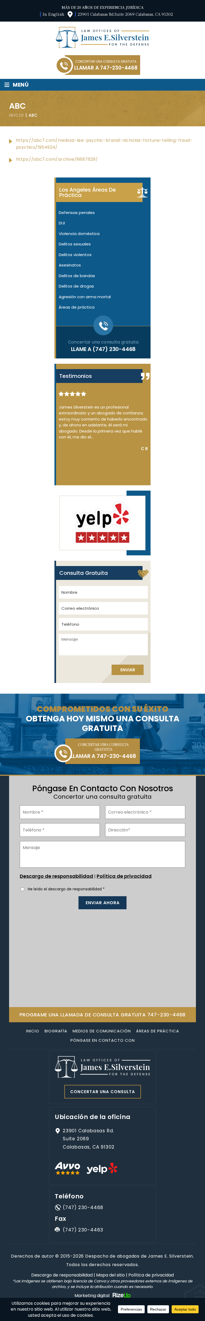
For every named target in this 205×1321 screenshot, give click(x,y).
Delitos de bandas (77, 275)
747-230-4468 (118, 67)
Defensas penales (77, 212)
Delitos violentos (75, 254)
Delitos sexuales (75, 244)
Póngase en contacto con (102, 1040)
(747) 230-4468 (114, 349)
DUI (62, 223)
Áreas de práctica (76, 307)
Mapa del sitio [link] (110, 1275)
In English (54, 14)
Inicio (32, 1031)
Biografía (56, 1031)
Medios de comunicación (102, 1031)
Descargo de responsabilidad (56, 876)
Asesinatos (70, 265)
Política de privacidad (124, 876)
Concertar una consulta (102, 1091)
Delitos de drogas (76, 286)
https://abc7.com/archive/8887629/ (57, 159)
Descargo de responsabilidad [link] (62, 1275)
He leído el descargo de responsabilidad (66, 889)
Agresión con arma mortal (85, 297)
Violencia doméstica (79, 233)
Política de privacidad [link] (151, 1275)
